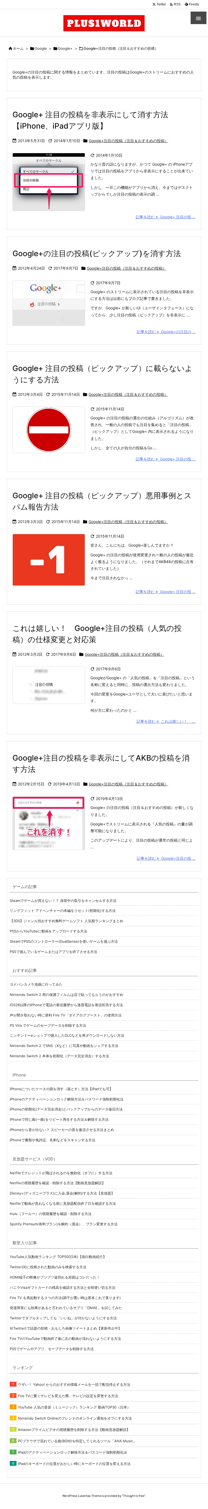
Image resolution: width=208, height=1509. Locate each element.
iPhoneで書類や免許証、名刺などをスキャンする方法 (52, 1140)
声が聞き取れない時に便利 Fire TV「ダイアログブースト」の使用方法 (66, 1015)
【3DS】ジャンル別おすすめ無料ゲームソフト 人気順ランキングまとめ (66, 921)
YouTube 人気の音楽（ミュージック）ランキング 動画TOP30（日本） (74, 1407)
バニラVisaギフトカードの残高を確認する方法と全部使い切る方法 (62, 1287)
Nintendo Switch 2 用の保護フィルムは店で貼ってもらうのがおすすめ (66, 994)
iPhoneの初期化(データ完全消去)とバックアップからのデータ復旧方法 (66, 1109)
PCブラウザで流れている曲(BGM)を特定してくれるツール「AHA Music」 (77, 1441)
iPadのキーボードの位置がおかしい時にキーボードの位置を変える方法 (74, 1463)
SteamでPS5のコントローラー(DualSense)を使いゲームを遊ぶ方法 (64, 941)
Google (41, 48)
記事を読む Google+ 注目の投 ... (166, 217)
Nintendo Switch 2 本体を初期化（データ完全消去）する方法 (59, 1056)
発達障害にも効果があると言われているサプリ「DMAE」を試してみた (66, 1308)
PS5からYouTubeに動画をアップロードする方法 (48, 931)
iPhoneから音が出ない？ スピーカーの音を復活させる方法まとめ (62, 1129)
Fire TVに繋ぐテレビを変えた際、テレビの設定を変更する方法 (68, 1396)
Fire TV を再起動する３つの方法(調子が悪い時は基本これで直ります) (65, 1298)
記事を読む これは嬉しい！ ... (166, 721)
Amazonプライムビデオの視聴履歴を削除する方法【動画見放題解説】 (74, 1429)
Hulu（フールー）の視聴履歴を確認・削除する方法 (51, 1214)
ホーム (18, 48)
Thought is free (133, 1496)
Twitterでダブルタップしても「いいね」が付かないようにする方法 (63, 1318)
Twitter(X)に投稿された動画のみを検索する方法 (48, 1267)
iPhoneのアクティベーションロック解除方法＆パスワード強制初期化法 (66, 1099)
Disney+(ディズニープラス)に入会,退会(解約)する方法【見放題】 (62, 1193)
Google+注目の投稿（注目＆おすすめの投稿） (128, 140)
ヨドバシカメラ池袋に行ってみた (36, 984)
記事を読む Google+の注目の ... (166, 331)
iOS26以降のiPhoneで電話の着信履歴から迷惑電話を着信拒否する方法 (66, 1005)
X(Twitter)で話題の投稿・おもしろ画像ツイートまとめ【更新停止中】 (66, 1328)
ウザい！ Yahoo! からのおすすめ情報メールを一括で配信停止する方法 (74, 1384)
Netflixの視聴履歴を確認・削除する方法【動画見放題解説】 (57, 1183)
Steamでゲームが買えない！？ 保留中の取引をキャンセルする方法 (63, 900)
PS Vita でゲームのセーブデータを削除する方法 (48, 1025)
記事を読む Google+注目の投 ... (166, 858)
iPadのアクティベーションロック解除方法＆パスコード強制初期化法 (72, 1452)
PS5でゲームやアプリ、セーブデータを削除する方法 (52, 1349)
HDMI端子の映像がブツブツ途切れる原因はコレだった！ (55, 1277)
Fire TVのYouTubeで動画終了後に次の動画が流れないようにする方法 (65, 1338)
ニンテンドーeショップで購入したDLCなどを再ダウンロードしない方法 (67, 1035)
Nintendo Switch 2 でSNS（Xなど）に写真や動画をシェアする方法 (64, 1045)
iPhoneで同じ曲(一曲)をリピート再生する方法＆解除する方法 (59, 1119)
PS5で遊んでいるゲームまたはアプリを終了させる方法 (53, 951)
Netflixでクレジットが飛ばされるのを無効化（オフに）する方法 (61, 1173)
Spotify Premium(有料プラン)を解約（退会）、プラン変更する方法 (64, 1224)
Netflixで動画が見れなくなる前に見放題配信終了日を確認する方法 (63, 1203)
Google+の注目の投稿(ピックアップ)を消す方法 (96, 253)
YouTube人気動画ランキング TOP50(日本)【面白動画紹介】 (58, 1256)
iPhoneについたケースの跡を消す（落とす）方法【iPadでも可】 (61, 1089)
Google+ (65, 48)
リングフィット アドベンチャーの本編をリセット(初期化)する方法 (63, 910)
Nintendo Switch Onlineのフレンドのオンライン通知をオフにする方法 (75, 1418)
